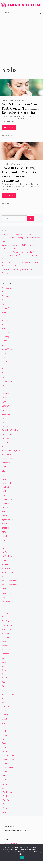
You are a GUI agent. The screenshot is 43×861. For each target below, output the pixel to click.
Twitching (6, 751)
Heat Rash (6, 503)
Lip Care (5, 552)
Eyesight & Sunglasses (11, 430)
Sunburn (5, 714)
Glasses (5, 471)
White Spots (7, 800)
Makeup (5, 564)
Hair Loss (6, 475)
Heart (4, 495)
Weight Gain (7, 792)
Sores (4, 690)
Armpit (5, 312)
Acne (4, 292)
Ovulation (6, 605)
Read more (8, 127)
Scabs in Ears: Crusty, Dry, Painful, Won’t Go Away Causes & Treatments (19, 174)
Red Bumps (6, 649)
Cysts (4, 401)
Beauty (5, 320)
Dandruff (5, 406)
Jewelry (5, 536)
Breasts (5, 361)
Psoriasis (6, 633)
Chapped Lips (7, 389)
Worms (5, 804)
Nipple (4, 589)
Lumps (4, 560)
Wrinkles (6, 808)
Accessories (7, 288)
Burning (5, 369)
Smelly (4, 686)
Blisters (5, 341)
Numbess (6, 601)
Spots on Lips (7, 702)
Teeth (4, 731)
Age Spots (6, 304)
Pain (4, 609)
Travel (4, 747)
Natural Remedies (9, 580)
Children (5, 393)
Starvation (6, 706)
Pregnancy (6, 629)
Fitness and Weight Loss (12, 450)
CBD (4, 385)
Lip (3, 548)
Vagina (4, 776)
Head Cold (6, 483)
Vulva (4, 788)
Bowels (5, 357)
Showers (5, 670)
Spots (4, 698)
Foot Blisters (7, 458)
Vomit (4, 784)
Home (4, 511)
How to (5, 515)
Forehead (6, 463)
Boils (4, 353)
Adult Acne (6, 300)
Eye (3, 422)
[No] (40, 853)
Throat (4, 735)
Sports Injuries (8, 694)
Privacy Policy (11, 843)
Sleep (4, 682)
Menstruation (7, 572)
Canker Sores (7, 381)
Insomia (5, 523)
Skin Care (6, 674)
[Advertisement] (21, 38)
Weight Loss (7, 796)
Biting (4, 328)
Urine (4, 763)
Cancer (5, 377)
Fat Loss (5, 438)
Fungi (4, 467)
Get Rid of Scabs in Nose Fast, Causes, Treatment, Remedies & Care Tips (21, 108)
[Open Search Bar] (40, 13)
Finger (4, 446)
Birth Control (7, 324)
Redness (5, 654)
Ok (22, 857)
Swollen (5, 723)
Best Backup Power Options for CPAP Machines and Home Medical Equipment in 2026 (19, 255)
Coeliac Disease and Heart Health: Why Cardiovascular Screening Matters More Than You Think (21, 237)
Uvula (4, 771)
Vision (4, 780)
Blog (4, 345)
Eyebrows (6, 426)
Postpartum (7, 625)
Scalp (4, 662)
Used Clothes (7, 767)
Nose (7, 135)
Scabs (12, 135)
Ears (4, 418)
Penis (4, 617)
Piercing (5, 621)
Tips (3, 739)
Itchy (4, 532)
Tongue (5, 743)
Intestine (5, 528)
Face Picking (7, 434)
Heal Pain (6, 487)
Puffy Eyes (6, 637)
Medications (7, 568)
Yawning (5, 812)
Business (5, 373)
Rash (4, 641)
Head (4, 479)
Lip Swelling (7, 556)
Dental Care (7, 410)
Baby (4, 316)
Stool (4, 711)
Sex (3, 666)
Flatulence (6, 454)
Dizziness (6, 414)
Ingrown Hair (7, 519)
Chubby (5, 397)
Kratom (5, 540)
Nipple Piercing (8, 593)
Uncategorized (8, 755)
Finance (5, 442)
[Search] (30, 218)
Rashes (5, 645)
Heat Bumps (7, 499)
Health (4, 491)
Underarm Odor (8, 759)
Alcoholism (6, 308)
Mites (4, 576)
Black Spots (6, 332)
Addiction (6, 296)
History (5, 507)
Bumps (4, 365)
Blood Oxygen (8, 349)
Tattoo (4, 727)
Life (3, 544)
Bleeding (5, 336)
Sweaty (5, 719)
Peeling (5, 613)
